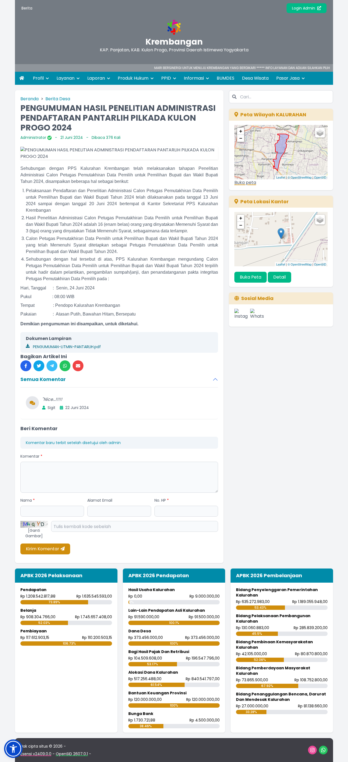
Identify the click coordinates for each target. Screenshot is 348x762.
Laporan (96, 78)
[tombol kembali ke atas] (337, 751)
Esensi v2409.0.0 (35, 754)
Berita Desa (57, 99)
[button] (13, 749)
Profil (39, 78)
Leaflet (280, 177)
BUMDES (225, 78)
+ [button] (240, 131)
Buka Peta (250, 277)
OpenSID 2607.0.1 (72, 754)
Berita (26, 8)
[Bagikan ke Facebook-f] (25, 365)
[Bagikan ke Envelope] (78, 365)
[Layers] (320, 133)
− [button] (240, 138)
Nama (27, 500)
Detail (279, 277)
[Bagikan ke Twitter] (38, 365)
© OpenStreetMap (300, 177)
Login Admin (304, 8)
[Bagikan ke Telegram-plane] (51, 365)
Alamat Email (99, 500)
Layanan (66, 78)
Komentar (31, 456)
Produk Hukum (134, 78)
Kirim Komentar (43, 549)
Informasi (194, 78)
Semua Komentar (43, 379)
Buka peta (245, 182)
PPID (166, 78)
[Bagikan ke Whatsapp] (65, 365)
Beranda (29, 99)
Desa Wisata (255, 78)
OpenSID (320, 177)
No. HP (161, 500)
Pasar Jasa (288, 78)
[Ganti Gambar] (34, 533)
